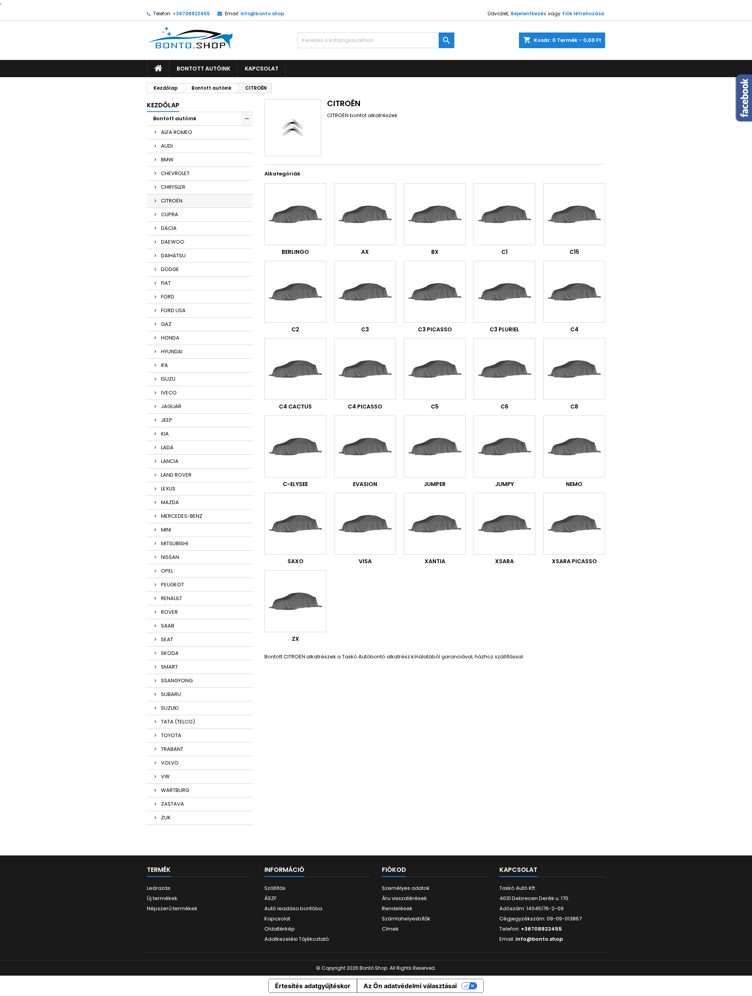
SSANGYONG (177, 680)
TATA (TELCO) (178, 721)
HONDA (170, 338)
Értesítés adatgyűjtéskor (313, 986)
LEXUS (168, 488)
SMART (169, 667)
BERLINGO (295, 252)
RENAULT (171, 598)
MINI (166, 529)
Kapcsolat (261, 68)
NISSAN (170, 557)
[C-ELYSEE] (295, 446)
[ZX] (295, 601)
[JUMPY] (504, 446)
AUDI (167, 146)
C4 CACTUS (295, 406)
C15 (574, 252)
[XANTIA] (435, 524)
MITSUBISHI (174, 543)
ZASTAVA (172, 804)
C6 (504, 406)
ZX (295, 639)
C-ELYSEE (295, 484)
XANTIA (435, 561)
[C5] (435, 369)
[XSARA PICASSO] (574, 524)
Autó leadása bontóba (293, 908)
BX (435, 252)
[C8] (574, 369)
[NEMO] (574, 446)
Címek (390, 929)
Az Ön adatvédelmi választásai (410, 986)
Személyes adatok (406, 888)
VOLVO (170, 762)
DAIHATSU (173, 255)
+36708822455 (191, 13)
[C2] (295, 292)
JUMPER (435, 484)
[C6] (504, 369)
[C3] (365, 292)
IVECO (169, 392)
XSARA (504, 561)
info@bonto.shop (262, 13)
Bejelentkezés (528, 13)
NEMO (574, 484)
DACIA (169, 228)
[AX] (365, 214)
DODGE (170, 269)
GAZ (166, 324)
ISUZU (168, 379)
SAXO (295, 561)
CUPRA (169, 214)
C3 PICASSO (435, 329)
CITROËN (172, 200)
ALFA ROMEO (176, 132)
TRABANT (172, 749)
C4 (574, 329)
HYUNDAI (172, 351)
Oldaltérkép (279, 929)
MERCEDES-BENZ (181, 516)
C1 (504, 252)
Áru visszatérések (404, 898)
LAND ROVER (176, 475)
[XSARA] (504, 524)
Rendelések (397, 908)
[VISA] (365, 524)
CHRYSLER (173, 187)
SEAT (167, 639)
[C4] (574, 292)
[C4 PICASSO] (365, 369)
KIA (165, 433)
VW (165, 776)
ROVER (169, 612)
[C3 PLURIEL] (504, 292)
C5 (435, 406)
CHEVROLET (175, 173)
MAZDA (170, 502)
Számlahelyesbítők (406, 918)
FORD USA (173, 310)
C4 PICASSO (365, 406)
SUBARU (171, 694)
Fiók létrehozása (583, 13)
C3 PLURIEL (504, 329)
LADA (167, 447)
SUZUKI (170, 708)
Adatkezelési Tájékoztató (296, 939)
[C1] (504, 214)
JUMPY (504, 484)
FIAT (166, 283)
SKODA (170, 653)
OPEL (167, 571)
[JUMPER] (435, 446)
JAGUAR (171, 406)
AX (365, 252)
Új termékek (162, 898)
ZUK (166, 817)
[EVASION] (365, 446)
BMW (167, 159)
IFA (164, 365)
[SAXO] (295, 524)
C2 (295, 329)
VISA (365, 561)
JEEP (166, 420)
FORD (167, 296)
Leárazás (158, 888)
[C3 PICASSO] (435, 292)
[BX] (435, 214)
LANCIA (170, 461)
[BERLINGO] (295, 214)
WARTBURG (175, 790)
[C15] (574, 214)
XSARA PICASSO (574, 561)
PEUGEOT (172, 584)
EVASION (365, 484)
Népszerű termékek (172, 908)
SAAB (167, 625)
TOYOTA (171, 735)
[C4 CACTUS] (295, 369)
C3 (365, 329)
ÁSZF (270, 898)
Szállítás (275, 888)
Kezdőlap (163, 105)
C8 (574, 406)
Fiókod (394, 869)
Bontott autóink (203, 68)
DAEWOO (172, 242)
